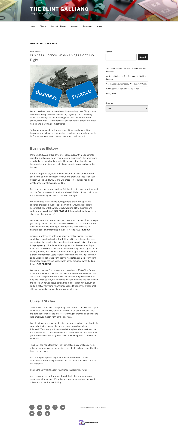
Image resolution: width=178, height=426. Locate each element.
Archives (109, 103)
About (100, 26)
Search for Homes (58, 26)
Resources (87, 26)
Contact (74, 26)
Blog (42, 26)
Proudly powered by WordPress (92, 407)
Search (109, 52)
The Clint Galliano (59, 9)
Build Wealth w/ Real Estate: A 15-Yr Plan (122, 89)
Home (32, 26)
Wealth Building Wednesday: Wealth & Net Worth (126, 84)
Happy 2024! (111, 93)
